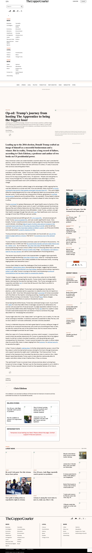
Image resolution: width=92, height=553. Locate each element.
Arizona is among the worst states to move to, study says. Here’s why (71, 241)
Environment (19, 31)
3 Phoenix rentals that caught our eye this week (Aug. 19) (69, 505)
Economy (9, 29)
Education (18, 29)
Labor (8, 37)
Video (8, 64)
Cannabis (18, 23)
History (8, 54)
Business (9, 23)
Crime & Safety (21, 529)
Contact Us (9, 72)
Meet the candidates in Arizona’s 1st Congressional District (14, 419)
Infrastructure (19, 35)
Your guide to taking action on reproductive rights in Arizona (71, 231)
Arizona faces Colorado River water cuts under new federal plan (72, 281)
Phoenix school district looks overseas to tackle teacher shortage (70, 252)
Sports (8, 45)
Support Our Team (80, 531)
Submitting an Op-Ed (80, 533)
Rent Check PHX (52, 85)
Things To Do (19, 56)
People (8, 56)
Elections (9, 31)
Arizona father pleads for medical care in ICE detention (72, 308)
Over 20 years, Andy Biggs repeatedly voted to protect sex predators (14, 409)
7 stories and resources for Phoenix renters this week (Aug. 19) (69, 495)
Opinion (18, 64)
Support (17, 549)
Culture (8, 52)
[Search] (21, 6)
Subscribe (75, 1)
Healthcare (9, 33)
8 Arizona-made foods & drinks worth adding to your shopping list (69, 475)
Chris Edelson (9, 130)
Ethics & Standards (10, 549)
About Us (9, 66)
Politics (17, 39)
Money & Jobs (10, 39)
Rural (17, 41)
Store (8, 68)
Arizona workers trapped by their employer (70, 321)
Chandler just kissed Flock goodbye (71, 335)
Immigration (10, 35)
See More (84, 448)
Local (29, 85)
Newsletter (18, 66)
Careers (23, 549)
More (65, 524)
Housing (18, 33)
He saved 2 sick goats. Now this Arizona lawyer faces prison (76, 210)
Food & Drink (19, 52)
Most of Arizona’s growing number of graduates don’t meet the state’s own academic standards (41, 409)
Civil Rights (9, 25)
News (17, 54)
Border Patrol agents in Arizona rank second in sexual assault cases (71, 295)
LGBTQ (17, 37)
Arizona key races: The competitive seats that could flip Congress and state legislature (41, 419)
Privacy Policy (30, 549)
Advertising (10, 75)
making (23, 348)
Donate (83, 1)
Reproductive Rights (11, 495)
